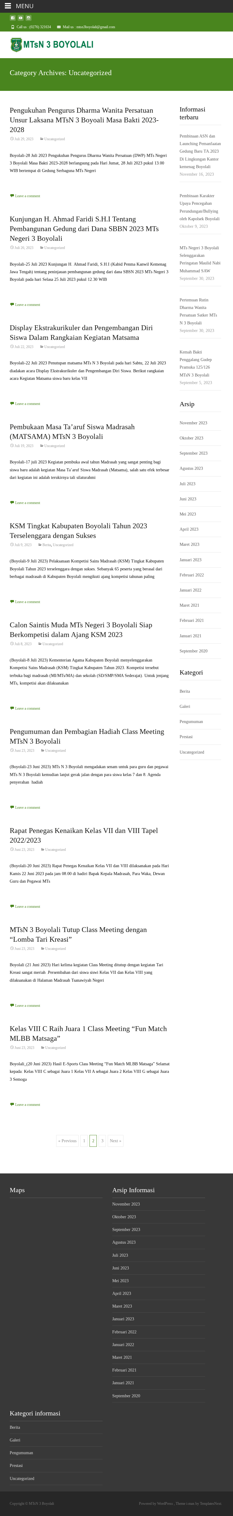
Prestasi (186, 737)
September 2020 (194, 651)
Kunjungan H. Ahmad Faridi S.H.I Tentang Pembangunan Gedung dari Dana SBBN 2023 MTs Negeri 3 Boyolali (84, 228)
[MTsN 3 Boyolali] (47, 44)
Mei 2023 (188, 514)
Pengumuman (191, 721)
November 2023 (193, 423)
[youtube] (21, 20)
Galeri (185, 706)
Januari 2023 (190, 560)
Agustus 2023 (191, 468)
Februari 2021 (192, 620)
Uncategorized (54, 139)
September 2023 (194, 453)
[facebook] (13, 20)
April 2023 (189, 529)
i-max (190, 1503)
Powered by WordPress (156, 1503)
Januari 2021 (190, 636)
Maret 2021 (189, 605)
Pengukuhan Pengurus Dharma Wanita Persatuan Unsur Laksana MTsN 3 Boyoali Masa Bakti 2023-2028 (84, 120)
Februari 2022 (192, 575)
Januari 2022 (190, 590)
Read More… (22, 182)
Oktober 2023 (191, 438)
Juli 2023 (187, 484)
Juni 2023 (188, 499)
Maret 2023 (189, 544)
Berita (46, 545)
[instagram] (28, 20)
